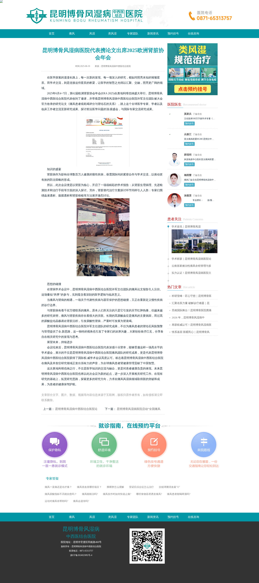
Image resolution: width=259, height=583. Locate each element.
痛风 (72, 33)
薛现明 (188, 154)
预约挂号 (173, 33)
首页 (51, 33)
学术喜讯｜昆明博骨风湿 (186, 226)
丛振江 (188, 134)
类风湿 (112, 33)
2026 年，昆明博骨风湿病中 (188, 317)
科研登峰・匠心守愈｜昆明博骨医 (191, 295)
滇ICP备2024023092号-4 (81, 555)
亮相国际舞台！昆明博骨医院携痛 (191, 310)
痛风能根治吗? (90, 494)
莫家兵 (188, 114)
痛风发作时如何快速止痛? (117, 494)
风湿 (92, 33)
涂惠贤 (188, 195)
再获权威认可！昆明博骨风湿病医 (191, 324)
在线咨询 (193, 33)
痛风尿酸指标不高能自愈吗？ (61, 494)
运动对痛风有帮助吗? (56, 501)
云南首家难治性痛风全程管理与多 (191, 266)
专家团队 (132, 33)
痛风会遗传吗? (81, 501)
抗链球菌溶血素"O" (169, 487)
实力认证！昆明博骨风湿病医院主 (191, 273)
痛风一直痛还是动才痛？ (58, 487)
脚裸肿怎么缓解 (115, 487)
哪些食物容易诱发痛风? (149, 494)
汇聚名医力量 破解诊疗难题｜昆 (190, 303)
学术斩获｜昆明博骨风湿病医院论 (191, 259)
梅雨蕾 (188, 175)
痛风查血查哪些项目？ (89, 487)
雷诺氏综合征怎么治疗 (141, 487)
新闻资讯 (153, 33)
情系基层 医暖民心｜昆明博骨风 (190, 332)
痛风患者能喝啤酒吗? (178, 494)
